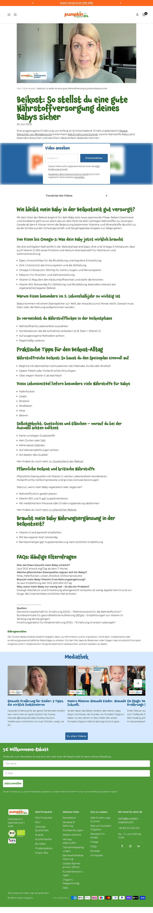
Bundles (40, 843)
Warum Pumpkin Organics (100, 827)
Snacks (39, 834)
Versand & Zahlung (69, 824)
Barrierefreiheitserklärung (73, 857)
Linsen (23, 396)
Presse (94, 842)
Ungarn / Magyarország (71, 881)
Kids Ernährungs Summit (83, 134)
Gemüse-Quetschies (42, 828)
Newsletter (69, 817)
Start (19, 88)
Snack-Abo (41, 852)
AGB (10, 826)
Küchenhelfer (43, 839)
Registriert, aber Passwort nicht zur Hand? (68, 174)
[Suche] (15, 14)
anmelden (80, 177)
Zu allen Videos (76, 736)
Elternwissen (29, 88)
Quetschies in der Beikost (68, 461)
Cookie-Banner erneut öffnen (72, 865)
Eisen (87, 246)
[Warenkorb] (143, 14)
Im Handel (96, 855)
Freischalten (94, 158)
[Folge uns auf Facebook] (122, 846)
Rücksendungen (73, 830)
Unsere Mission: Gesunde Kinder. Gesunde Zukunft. (96, 702)
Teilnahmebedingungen (73, 849)
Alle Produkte (43, 817)
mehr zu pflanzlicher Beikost (59, 509)
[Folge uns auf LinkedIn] (138, 846)
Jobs (65, 887)
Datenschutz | (16, 822)
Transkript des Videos (59, 195)
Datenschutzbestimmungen (71, 791)
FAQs (93, 846)
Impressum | (15, 819)
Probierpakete (44, 848)
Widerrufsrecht (72, 834)
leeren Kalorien (35, 445)
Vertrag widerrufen (69, 841)
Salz (43, 440)
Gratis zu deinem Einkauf (76, 2)
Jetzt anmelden (13, 783)
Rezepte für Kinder (97, 836)
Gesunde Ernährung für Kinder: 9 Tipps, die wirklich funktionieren (36, 702)
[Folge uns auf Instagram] (130, 846)
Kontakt (95, 851)
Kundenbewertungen (73, 873)
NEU (38, 822)
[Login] (137, 14)
